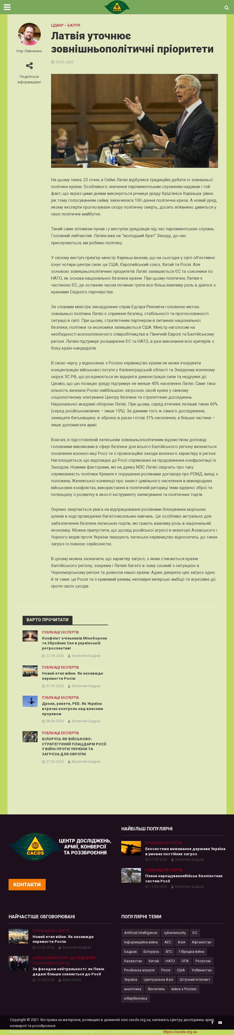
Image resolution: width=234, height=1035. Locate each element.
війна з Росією (184, 989)
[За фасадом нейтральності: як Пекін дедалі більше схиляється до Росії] (18, 963)
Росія (165, 970)
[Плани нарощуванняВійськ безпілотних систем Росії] (131, 875)
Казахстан (133, 961)
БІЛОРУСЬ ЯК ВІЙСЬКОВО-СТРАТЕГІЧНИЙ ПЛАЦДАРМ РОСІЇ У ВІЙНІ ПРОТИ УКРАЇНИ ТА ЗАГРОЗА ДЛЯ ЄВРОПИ (74, 746)
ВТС (169, 951)
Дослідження (82, 958)
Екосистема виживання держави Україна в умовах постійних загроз (185, 851)
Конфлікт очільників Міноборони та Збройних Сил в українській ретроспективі (74, 643)
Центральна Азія (158, 979)
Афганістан (201, 942)
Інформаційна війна (141, 942)
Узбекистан (201, 970)
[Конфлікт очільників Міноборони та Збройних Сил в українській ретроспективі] (30, 635)
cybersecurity (175, 933)
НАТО (170, 961)
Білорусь (151, 951)
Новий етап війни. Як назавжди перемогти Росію (72, 676)
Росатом (203, 961)
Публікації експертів (60, 632)
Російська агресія (139, 970)
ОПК (185, 961)
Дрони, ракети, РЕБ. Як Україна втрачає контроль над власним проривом (72, 708)
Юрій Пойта (71, 980)
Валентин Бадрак (86, 656)
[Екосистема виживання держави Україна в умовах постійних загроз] (131, 848)
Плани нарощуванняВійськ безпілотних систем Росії (184, 878)
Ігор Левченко (29, 51)
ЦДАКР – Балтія (65, 25)
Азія (181, 942)
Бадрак (130, 951)
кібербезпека (135, 998)
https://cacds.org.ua (180, 1032)
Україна (130, 979)
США (181, 970)
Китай (154, 961)
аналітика (132, 989)
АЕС (167, 942)
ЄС (194, 933)
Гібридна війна (191, 951)
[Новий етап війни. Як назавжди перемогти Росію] (30, 671)
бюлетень (156, 989)
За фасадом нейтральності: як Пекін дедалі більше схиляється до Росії (68, 971)
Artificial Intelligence (140, 933)
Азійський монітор (50, 958)
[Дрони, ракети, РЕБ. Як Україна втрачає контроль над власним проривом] (30, 701)
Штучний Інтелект (195, 979)
